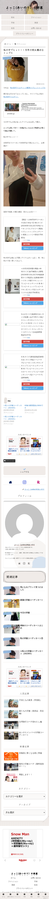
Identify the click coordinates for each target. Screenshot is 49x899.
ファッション (10, 461)
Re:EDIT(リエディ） (11, 97)
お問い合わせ (36, 878)
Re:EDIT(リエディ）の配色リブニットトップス (27, 88)
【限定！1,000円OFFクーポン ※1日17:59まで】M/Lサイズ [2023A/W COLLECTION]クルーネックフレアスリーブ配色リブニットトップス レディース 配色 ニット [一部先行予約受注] (32, 228)
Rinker (28, 240)
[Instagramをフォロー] (24, 482)
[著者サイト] (10, 482)
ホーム (13, 878)
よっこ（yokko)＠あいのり (24, 545)
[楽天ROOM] (38, 482)
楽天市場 (26, 244)
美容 (13, 885)
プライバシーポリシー (24, 888)
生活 (35, 885)
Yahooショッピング (30, 248)
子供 (35, 881)
